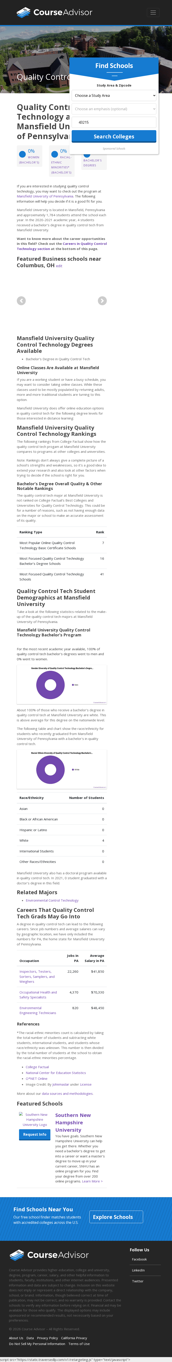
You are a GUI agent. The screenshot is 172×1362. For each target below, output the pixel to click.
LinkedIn (138, 1270)
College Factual (37, 1067)
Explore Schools (113, 1216)
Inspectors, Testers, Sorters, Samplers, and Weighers (37, 976)
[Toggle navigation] (153, 12)
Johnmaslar (60, 1084)
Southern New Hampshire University (73, 1122)
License (86, 1084)
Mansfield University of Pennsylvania (45, 196)
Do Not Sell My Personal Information (37, 1343)
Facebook (139, 1259)
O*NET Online (36, 1078)
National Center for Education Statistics (56, 1072)
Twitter (138, 1281)
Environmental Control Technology (52, 900)
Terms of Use (79, 1343)
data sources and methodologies (67, 1093)
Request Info (34, 1134)
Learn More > (92, 1181)
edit (59, 265)
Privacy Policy (47, 1338)
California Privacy (74, 1338)
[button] (21, 300)
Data (30, 1338)
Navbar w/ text (54, 12)
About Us (16, 1338)
